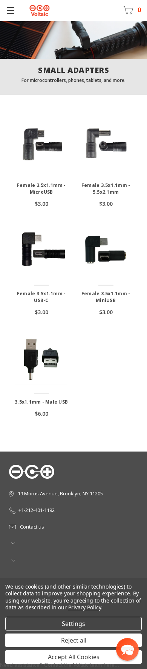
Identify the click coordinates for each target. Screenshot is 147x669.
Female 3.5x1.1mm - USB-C (41, 297)
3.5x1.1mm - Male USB (41, 402)
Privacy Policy (84, 607)
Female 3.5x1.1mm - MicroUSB (41, 188)
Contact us (31, 526)
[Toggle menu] (10, 10)
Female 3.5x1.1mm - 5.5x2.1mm (105, 188)
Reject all (73, 640)
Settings (73, 624)
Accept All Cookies (74, 657)
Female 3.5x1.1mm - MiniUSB (105, 297)
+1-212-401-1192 (36, 510)
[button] (127, 649)
